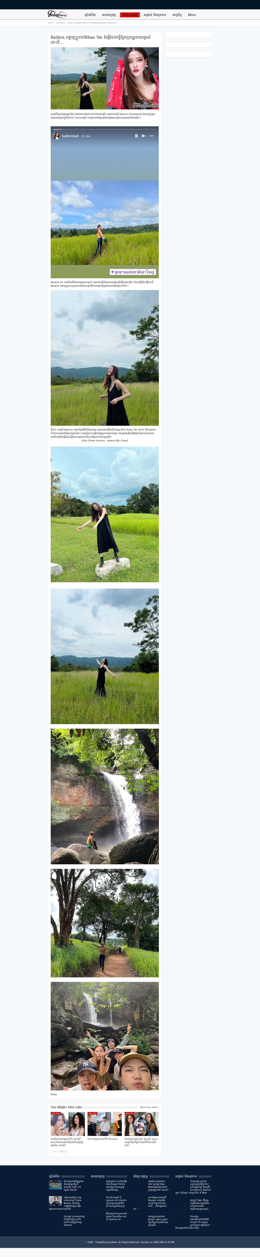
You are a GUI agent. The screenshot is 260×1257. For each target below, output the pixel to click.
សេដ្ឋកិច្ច (177, 14)
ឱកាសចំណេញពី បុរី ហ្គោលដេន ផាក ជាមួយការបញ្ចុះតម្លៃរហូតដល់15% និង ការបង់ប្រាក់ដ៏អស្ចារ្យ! (116, 1202)
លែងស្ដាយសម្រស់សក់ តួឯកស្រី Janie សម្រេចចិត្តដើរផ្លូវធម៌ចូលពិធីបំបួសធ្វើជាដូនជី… (158, 1221)
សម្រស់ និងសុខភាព (155, 14)
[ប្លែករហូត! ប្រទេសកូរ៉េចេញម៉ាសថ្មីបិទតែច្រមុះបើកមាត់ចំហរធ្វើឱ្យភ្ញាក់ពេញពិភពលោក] (55, 1220)
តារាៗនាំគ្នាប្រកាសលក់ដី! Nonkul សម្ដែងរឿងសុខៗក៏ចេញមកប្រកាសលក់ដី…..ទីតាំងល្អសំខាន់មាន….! (149, 1203)
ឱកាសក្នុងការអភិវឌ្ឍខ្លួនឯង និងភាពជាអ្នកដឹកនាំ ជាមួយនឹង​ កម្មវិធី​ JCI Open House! (74, 1185)
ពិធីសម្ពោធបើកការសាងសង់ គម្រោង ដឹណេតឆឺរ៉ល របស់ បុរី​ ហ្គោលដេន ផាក (116, 1216)
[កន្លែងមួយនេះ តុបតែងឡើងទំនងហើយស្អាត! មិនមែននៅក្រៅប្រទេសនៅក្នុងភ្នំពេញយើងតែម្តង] (97, 1185)
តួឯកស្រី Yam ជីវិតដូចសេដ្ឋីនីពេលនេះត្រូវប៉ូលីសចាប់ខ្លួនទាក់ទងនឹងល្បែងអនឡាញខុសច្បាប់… (200, 1204)
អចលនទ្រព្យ (109, 14)
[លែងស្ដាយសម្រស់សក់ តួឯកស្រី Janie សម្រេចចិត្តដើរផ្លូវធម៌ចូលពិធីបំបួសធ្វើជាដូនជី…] (142, 1124)
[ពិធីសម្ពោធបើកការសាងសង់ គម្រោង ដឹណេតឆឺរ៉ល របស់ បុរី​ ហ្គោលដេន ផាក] (97, 1217)
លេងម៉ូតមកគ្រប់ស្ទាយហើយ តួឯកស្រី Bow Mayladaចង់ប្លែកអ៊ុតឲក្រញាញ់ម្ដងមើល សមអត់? (158, 1185)
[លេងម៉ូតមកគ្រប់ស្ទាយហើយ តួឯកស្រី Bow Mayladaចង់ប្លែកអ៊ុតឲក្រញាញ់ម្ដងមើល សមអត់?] (68, 1124)
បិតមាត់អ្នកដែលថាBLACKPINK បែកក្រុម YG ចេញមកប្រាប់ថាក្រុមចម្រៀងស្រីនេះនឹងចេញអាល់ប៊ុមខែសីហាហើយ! (192, 1222)
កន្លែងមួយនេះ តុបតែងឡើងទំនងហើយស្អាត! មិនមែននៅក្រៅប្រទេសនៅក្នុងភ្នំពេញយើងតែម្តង (116, 1185)
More (192, 14)
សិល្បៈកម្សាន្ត (129, 14)
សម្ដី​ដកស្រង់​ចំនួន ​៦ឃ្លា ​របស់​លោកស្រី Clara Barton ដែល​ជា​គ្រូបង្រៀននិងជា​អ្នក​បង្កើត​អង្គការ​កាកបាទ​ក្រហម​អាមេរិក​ (65, 1203)
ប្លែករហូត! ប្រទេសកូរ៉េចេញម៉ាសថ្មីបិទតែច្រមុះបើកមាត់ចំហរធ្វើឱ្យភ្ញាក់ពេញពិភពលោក (74, 1221)
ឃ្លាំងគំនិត (90, 14)
